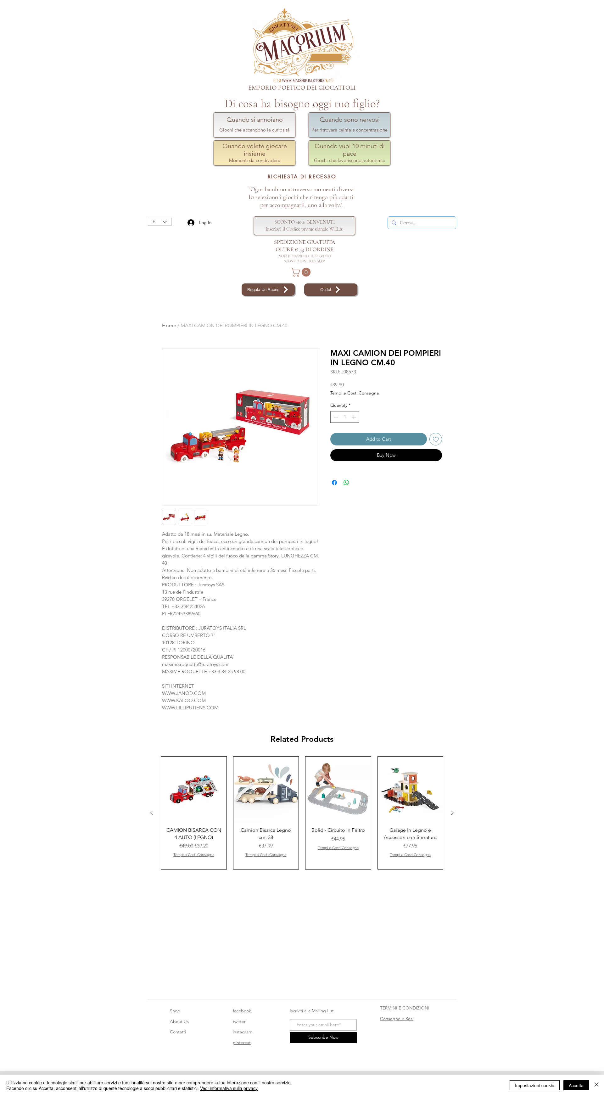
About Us (179, 1021)
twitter (239, 1021)
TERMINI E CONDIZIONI (404, 1008)
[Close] (596, 1085)
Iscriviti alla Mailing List (312, 1011)
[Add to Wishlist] (435, 439)
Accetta (576, 1085)
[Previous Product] (151, 813)
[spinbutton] (344, 416)
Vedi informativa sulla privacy (229, 1088)
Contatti (178, 1032)
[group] (302, 813)
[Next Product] (452, 813)
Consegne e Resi (396, 1018)
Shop (175, 1011)
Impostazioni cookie (534, 1085)
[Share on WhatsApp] (346, 482)
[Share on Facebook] (334, 482)
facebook (242, 1011)
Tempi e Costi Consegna (354, 393)
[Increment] (354, 416)
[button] (302, 272)
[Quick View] (193, 789)
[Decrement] (335, 416)
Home (169, 325)
